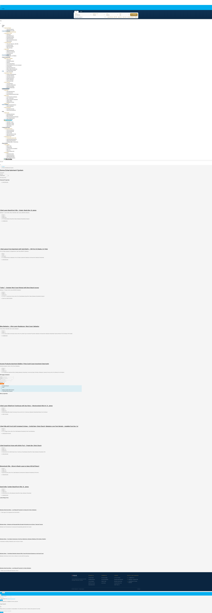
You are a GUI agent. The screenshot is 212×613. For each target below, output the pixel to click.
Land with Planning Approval (12, 139)
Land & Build (9, 54)
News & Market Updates (11, 157)
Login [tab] (3, 592)
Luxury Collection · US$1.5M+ (112, 17)
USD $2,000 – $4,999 (10, 123)
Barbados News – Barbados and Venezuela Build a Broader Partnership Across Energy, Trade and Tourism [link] (21, 524)
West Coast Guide (10, 71)
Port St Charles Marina (11, 63)
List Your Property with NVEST (12, 148)
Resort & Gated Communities (12, 39)
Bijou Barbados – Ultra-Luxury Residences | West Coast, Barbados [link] (19, 326)
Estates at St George (10, 86)
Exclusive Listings (10, 45)
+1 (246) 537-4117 (131, 577)
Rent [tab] (81, 11)
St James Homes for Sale (11, 70)
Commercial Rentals (10, 131)
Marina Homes (9, 41)
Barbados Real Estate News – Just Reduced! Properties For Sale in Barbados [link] (15, 568)
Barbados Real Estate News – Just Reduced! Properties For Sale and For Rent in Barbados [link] (18, 509)
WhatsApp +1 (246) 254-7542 (133, 579)
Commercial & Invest (6, 88)
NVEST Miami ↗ (117, 584)
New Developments (130, 17)
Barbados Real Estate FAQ (118, 579)
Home (3, 25)
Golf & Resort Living (8, 33)
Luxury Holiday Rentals (11, 118)
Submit (1, 612)
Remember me (4, 598)
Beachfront (120, 17)
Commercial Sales (104, 577)
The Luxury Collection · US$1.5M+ (12, 43)
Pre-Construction (10, 53)
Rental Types (6, 112)
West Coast (125, 17)
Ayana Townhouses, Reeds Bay (12, 99)
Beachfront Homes (10, 46)
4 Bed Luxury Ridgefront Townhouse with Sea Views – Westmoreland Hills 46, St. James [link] (26, 406)
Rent (3, 71)
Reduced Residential (10, 50)
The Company (6, 144)
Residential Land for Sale (11, 31)
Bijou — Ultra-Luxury (10, 98)
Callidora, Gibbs (9, 100)
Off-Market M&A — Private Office (12, 141)
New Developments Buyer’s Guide (12, 94)
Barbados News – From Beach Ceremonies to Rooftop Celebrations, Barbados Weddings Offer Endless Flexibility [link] (23, 539)
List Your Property (117, 577)
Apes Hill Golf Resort (10, 35)
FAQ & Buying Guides (10, 153)
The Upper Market (7, 42)
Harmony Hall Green (10, 79)
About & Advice (5, 104)
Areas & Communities (6, 57)
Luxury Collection (91, 581)
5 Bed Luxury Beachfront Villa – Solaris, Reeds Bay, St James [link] (18, 210)
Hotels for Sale (9, 132)
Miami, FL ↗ (9, 149)
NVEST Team (9, 145)
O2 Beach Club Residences (11, 74)
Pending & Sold (9, 147)
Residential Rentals (91, 579)
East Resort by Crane (10, 108)
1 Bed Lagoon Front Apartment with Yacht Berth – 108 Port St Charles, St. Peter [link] (24, 249)
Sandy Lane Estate (10, 38)
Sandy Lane (9, 59)
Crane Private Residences (11, 110)
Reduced (136, 17)
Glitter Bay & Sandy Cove (11, 67)
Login (1, 600)
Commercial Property (8, 128)
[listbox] (4, 175)
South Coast (6, 103)
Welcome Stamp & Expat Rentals (12, 116)
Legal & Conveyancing (10, 155)
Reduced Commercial (10, 135)
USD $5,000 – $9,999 (10, 124)
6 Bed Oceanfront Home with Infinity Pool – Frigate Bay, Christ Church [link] (20, 445)
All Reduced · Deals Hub (11, 51)
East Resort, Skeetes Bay (11, 84)
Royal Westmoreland (10, 37)
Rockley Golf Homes (10, 78)
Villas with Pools (9, 47)
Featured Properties (10, 29)
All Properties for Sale (10, 30)
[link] (16, 207)
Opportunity (6, 49)
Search (134, 14)
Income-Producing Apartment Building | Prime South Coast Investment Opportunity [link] (24, 364)
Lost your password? (11, 598)
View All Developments (11, 91)
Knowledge (6, 152)
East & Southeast (7, 107)
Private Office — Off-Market (11, 55)
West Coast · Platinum (8, 58)
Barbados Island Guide (10, 87)
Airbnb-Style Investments (11, 140)
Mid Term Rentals (10, 115)
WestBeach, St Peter (10, 102)
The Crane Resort (10, 83)
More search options (78, 17)
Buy (3, 26)
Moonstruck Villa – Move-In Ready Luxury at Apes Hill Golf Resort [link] (19, 466)
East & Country (7, 82)
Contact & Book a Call (10, 151)
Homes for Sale (91, 577)
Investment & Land (7, 136)
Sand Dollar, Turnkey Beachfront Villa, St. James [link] (14, 487)
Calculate (2, 383)
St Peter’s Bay (9, 66)
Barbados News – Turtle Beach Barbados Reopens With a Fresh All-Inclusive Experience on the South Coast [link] (22, 553)
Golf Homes (9, 34)
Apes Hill (8, 62)
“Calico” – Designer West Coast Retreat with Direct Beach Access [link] (19, 287)
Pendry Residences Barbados (12, 96)
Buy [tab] (76, 11)
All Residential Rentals (11, 114)
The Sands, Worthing (10, 75)
